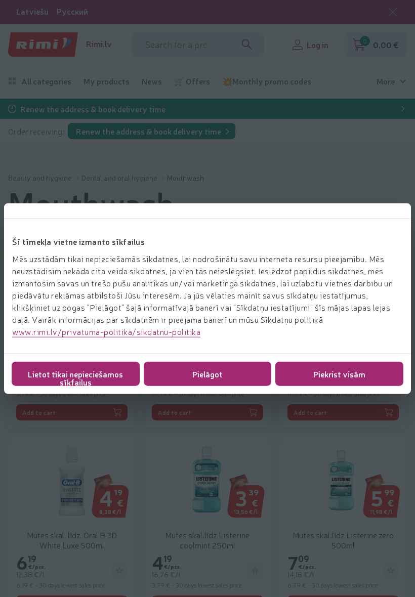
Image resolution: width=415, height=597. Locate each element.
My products (107, 81)
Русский (72, 11)
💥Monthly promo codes (266, 81)
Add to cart (39, 412)
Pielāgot (207, 373)
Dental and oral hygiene (120, 177)
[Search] (247, 44)
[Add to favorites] (119, 570)
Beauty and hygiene (40, 177)
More (386, 81)
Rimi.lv (99, 43)
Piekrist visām (339, 373)
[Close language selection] (393, 12)
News (152, 81)
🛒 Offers (192, 81)
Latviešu (32, 11)
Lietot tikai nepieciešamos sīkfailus (75, 377)
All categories (46, 81)
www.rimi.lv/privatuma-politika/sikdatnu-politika (106, 330)
